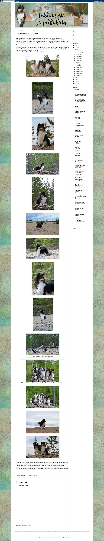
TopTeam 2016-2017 (79, 166)
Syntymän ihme (78, 112)
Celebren (77, 120)
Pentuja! (76, 152)
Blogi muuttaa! (77, 117)
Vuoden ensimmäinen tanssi (80, 95)
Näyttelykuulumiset (78, 126)
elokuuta (78, 58)
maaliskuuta (78, 71)
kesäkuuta (78, 62)
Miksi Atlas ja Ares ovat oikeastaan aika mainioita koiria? (80, 203)
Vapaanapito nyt (78, 107)
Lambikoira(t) (78, 174)
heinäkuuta (78, 60)
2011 (76, 83)
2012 (76, 81)
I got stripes (77, 155)
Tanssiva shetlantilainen (80, 94)
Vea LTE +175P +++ (79, 161)
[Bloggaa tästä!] (31, 475)
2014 (76, 77)
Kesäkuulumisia (78, 131)
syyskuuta (78, 56)
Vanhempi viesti (65, 523)
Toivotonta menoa (79, 179)
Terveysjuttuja (77, 90)
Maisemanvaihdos (78, 216)
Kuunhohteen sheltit (79, 125)
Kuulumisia (77, 147)
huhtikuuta (78, 69)
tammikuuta (78, 75)
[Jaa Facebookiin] (34, 475)
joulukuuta (78, 51)
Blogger (67, 537)
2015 (76, 49)
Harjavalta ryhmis (78, 137)
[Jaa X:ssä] (33, 475)
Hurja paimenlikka (79, 160)
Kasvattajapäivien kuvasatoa (79, 64)
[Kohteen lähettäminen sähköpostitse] (30, 475)
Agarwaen (77, 116)
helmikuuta (78, 73)
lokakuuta (78, 54)
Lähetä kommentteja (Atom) (24, 525)
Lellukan (77, 89)
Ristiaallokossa (78, 190)
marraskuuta (78, 52)
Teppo (76, 106)
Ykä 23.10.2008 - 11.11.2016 (80, 156)
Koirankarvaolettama (80, 111)
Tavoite (76, 210)
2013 (76, 79)
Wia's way (77, 184)
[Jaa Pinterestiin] (36, 475)
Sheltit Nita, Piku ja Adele (80, 170)
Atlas (76, 201)
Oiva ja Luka (78, 130)
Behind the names (78, 122)
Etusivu (42, 523)
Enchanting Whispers (80, 165)
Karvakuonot (78, 220)
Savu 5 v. (76, 142)
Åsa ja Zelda (78, 146)
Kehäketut (77, 150)
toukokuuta (78, 67)
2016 (76, 47)
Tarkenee (77, 191)
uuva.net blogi (78, 141)
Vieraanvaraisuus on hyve (80, 175)
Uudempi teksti (19, 523)
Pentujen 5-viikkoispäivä (79, 171)
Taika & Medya (78, 195)
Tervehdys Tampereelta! (79, 180)
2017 (76, 45)
